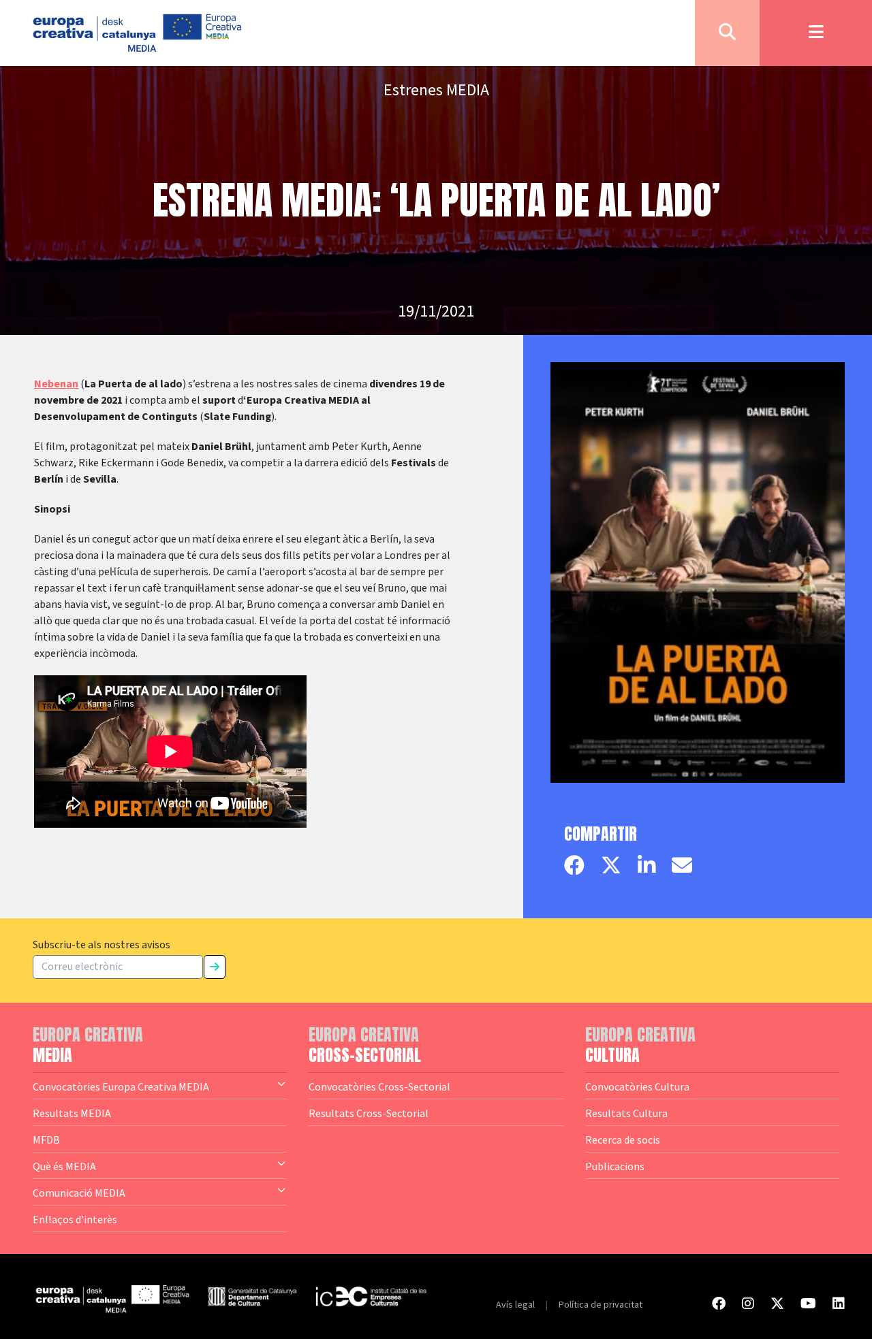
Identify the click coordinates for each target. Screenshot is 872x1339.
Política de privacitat (600, 1305)
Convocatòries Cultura (637, 1086)
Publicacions (614, 1166)
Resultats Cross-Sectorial (369, 1113)
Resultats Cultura (626, 1113)
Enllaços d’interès (75, 1219)
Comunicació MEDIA (79, 1192)
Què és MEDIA (64, 1166)
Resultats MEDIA (72, 1113)
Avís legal (515, 1305)
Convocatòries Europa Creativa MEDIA (121, 1086)
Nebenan (56, 383)
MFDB (46, 1139)
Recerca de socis (622, 1139)
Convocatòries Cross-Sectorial (379, 1086)
